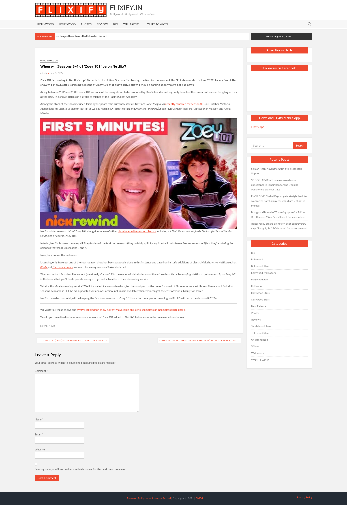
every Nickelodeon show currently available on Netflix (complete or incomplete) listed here (131, 309)
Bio (115, 24)
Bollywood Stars (260, 266)
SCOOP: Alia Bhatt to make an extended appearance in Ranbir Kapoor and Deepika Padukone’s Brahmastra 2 (274, 185)
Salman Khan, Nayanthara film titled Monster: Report (75, 36)
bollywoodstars (260, 279)
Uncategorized (259, 339)
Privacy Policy (304, 497)
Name (39, 419)
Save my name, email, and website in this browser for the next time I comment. (80, 469)
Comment (41, 370)
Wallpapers (131, 24)
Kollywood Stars (260, 299)
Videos (255, 346)
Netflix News (47, 325)
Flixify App (257, 126)
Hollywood (67, 24)
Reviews (102, 24)
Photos (86, 24)
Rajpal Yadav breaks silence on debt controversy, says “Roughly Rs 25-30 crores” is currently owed (279, 226)
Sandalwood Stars (261, 326)
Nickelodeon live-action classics (137, 231)
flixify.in (200, 498)
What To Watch (158, 24)
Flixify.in (126, 7)
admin (43, 73)
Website (40, 449)
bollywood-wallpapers (263, 272)
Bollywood (45, 24)
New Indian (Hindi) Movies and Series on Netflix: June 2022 (74, 340)
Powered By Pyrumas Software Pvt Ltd (149, 498)
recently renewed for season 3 (183, 104)
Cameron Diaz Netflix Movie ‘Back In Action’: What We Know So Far (197, 340)
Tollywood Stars (260, 332)
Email (39, 434)
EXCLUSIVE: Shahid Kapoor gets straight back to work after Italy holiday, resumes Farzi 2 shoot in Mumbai (279, 201)
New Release (258, 306)
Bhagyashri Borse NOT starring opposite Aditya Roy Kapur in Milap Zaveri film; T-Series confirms (278, 214)
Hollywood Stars (260, 292)
